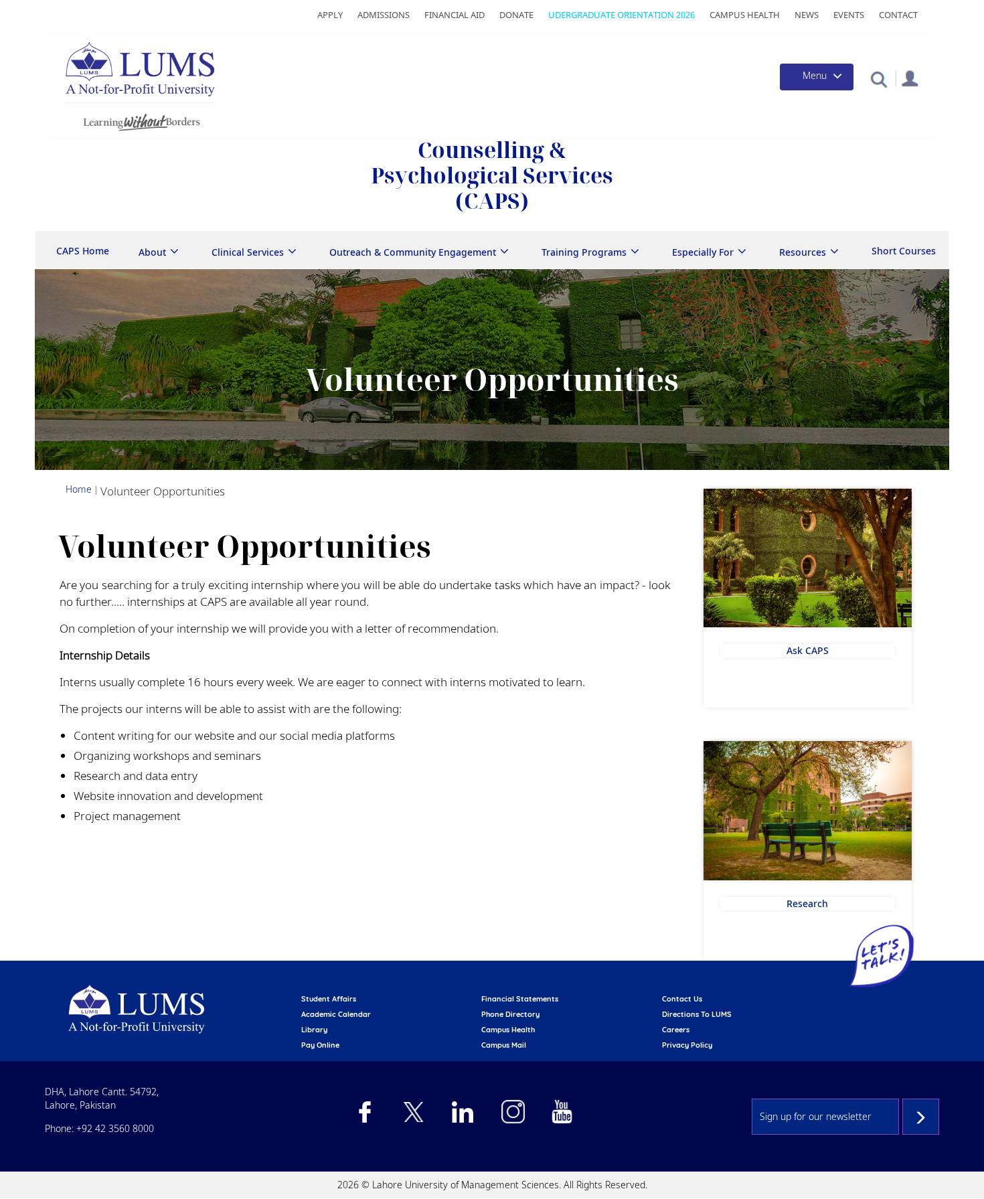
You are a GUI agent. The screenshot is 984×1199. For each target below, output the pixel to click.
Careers (675, 1029)
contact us (682, 999)
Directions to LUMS (697, 1014)
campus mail (503, 1045)
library (314, 1029)
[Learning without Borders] (140, 120)
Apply (330, 15)
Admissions (383, 15)
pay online (320, 1045)
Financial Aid (454, 15)
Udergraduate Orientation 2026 (621, 15)
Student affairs (328, 999)
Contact (898, 15)
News (807, 15)
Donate (516, 15)
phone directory (510, 1014)
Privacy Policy (687, 1045)
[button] (878, 78)
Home (79, 489)
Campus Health (745, 15)
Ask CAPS (808, 650)
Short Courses (904, 250)
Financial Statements (519, 999)
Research (807, 903)
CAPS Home (82, 250)
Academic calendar (336, 1014)
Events (848, 15)
